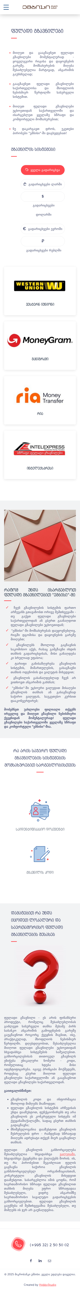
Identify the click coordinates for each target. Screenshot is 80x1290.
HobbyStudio (47, 1284)
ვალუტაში (67, 1154)
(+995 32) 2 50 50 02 (49, 1245)
